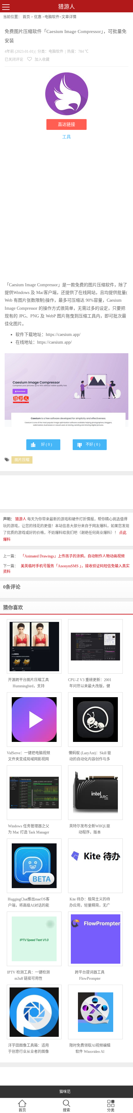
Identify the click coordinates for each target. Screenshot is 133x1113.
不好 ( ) (93, 444)
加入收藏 (41, 59)
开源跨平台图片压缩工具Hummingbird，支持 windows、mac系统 (28, 683)
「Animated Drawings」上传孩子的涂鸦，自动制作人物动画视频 (73, 556)
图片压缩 (22, 460)
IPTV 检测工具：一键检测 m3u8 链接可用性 (28, 975)
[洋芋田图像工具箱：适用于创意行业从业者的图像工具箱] (34, 1012)
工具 (66, 136)
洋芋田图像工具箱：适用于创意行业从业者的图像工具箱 (28, 1049)
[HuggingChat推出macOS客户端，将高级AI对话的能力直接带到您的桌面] (34, 865)
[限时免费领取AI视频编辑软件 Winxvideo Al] (95, 1012)
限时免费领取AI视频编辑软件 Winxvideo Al (89, 1048)
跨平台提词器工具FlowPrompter (90, 975)
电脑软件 (52, 17)
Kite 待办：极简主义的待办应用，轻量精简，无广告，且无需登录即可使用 (89, 902)
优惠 (37, 17)
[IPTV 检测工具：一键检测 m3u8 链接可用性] (34, 938)
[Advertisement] (66, 211)
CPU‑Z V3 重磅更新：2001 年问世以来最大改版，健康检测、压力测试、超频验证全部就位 (89, 683)
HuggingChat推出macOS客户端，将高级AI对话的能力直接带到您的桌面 (28, 902)
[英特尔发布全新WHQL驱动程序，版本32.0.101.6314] (95, 792)
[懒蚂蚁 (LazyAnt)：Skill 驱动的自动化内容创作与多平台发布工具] (95, 719)
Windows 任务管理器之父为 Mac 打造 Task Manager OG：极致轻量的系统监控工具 (28, 829)
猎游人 (66, 7)
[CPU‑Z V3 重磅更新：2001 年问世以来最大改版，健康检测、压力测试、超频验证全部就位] (95, 646)
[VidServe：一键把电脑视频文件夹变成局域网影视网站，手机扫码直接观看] (34, 719)
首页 (26, 17)
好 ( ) (46, 444)
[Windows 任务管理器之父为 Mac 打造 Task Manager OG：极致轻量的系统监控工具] (34, 793)
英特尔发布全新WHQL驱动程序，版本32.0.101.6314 (89, 829)
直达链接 (66, 124)
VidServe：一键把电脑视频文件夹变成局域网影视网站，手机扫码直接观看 (28, 756)
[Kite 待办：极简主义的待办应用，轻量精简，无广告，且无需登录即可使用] (95, 866)
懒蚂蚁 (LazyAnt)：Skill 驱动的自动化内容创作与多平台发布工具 (90, 756)
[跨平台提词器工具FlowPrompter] (95, 939)
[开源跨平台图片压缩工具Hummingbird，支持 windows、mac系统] (34, 646)
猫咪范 (65, 1092)
